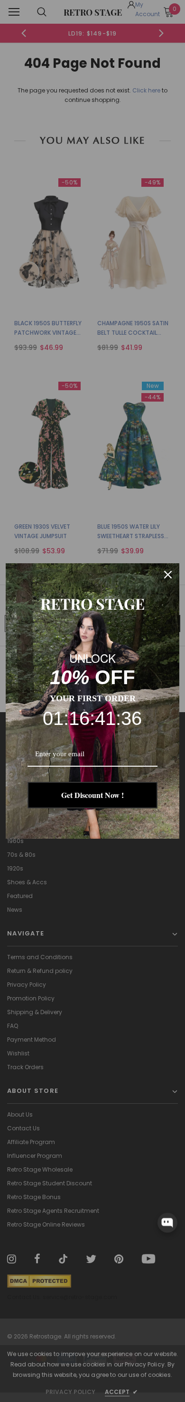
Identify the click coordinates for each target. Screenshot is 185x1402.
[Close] (168, 574)
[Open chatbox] (167, 1223)
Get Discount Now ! (92, 794)
